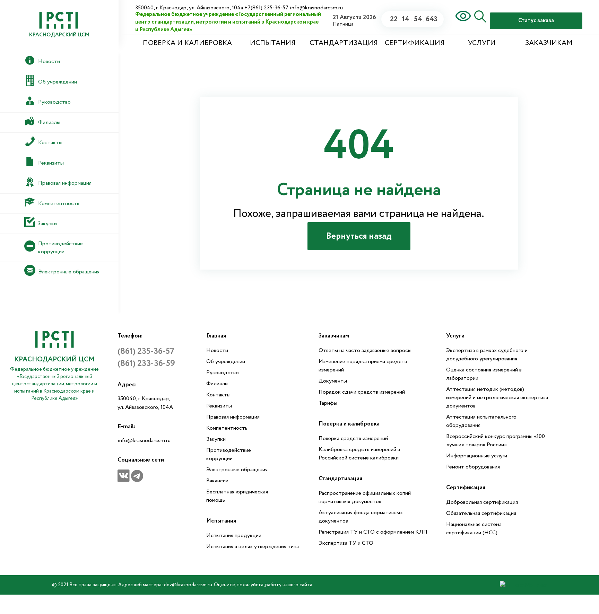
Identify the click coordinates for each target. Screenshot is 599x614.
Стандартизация (344, 43)
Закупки (216, 439)
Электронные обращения (237, 470)
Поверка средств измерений (353, 438)
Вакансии (217, 481)
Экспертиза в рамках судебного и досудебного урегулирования (487, 355)
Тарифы (328, 403)
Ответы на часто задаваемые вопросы (365, 350)
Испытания (273, 43)
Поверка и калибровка (187, 43)
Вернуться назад (359, 236)
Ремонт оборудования (473, 467)
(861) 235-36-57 (146, 351)
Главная (216, 336)
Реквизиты (219, 406)
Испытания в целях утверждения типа (252, 547)
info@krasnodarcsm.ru (144, 441)
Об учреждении (225, 362)
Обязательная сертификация (481, 513)
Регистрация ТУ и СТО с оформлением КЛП (373, 532)
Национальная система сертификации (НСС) (474, 528)
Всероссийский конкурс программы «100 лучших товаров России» (495, 440)
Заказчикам (549, 43)
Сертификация (415, 43)
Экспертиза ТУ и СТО (346, 543)
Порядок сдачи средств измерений (362, 392)
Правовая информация (233, 417)
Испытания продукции (233, 536)
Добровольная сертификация (482, 502)
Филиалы (217, 384)
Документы (333, 381)
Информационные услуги (476, 456)
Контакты (218, 395)
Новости (217, 350)
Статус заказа (536, 21)
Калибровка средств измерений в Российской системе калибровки (359, 454)
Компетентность (227, 428)
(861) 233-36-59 (146, 364)
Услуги (482, 43)
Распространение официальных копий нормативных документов (365, 497)
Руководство (222, 373)
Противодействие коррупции (228, 454)
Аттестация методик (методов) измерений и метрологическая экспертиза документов (497, 397)
